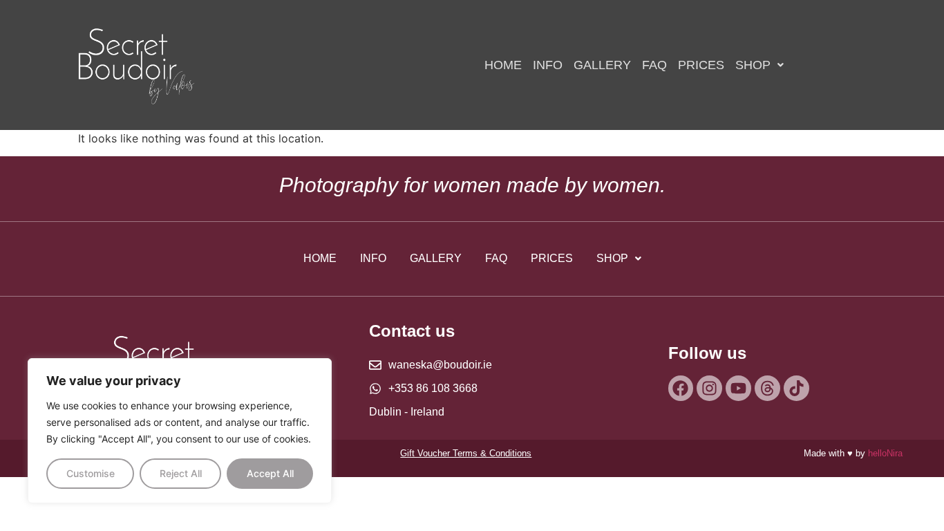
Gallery (602, 65)
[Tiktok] (796, 388)
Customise (90, 473)
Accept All (270, 473)
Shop (753, 65)
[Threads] (767, 388)
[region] (180, 430)
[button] (759, 65)
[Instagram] (709, 388)
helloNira (885, 453)
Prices (701, 65)
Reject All (181, 473)
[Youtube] (738, 388)
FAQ (654, 65)
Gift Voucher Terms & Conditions (465, 453)
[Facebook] (681, 388)
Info (548, 65)
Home (503, 65)
